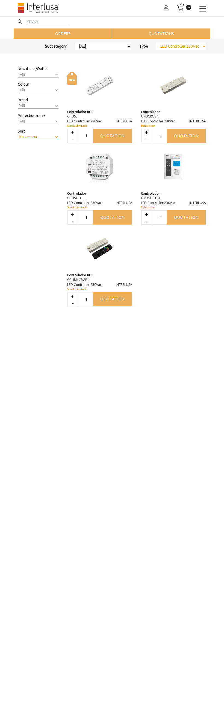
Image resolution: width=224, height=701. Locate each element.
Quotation (112, 135)
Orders (62, 33)
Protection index (32, 115)
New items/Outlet (33, 69)
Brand (23, 100)
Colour (23, 84)
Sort (21, 131)
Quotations (161, 33)
